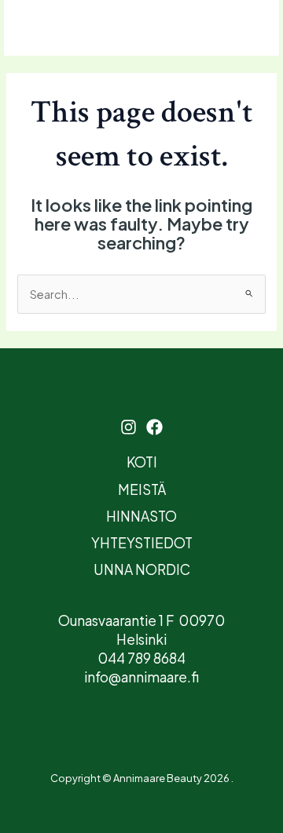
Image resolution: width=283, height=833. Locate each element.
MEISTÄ (142, 489)
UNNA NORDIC (142, 569)
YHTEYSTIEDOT (142, 542)
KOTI (142, 462)
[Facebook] (88, 29)
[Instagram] (60, 29)
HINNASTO (141, 516)
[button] (222, 27)
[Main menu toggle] (20, 28)
